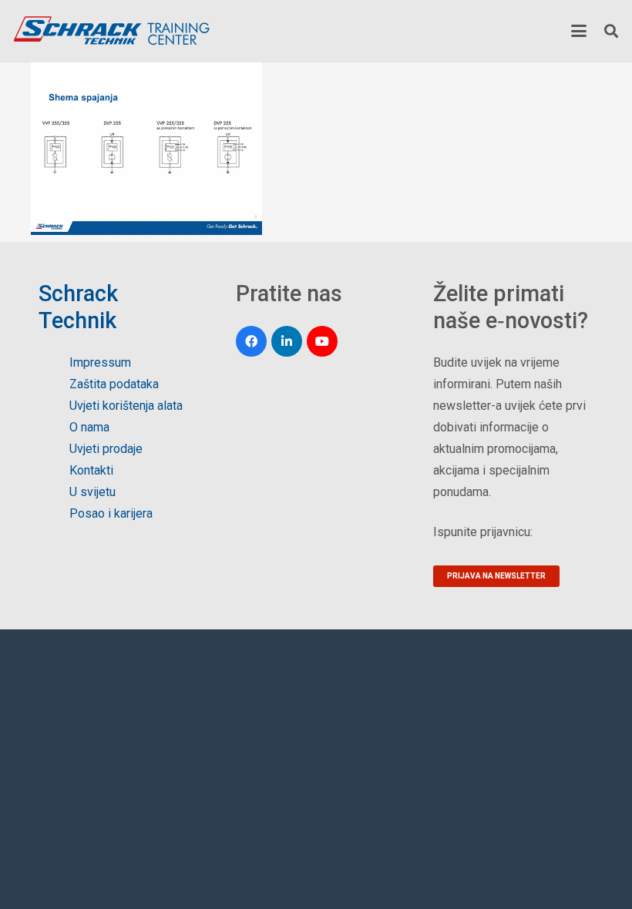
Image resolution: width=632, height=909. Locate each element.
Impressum (100, 362)
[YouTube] (322, 341)
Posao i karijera (111, 513)
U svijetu (92, 492)
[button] (579, 31)
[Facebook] (251, 341)
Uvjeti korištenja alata (126, 405)
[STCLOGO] (111, 30)
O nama (89, 427)
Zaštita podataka (114, 384)
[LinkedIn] (286, 341)
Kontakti (91, 470)
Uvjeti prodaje (106, 448)
